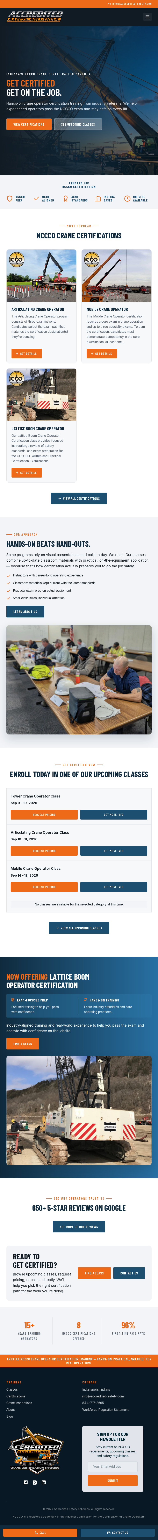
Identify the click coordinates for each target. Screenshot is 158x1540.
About (10, 1410)
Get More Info (114, 814)
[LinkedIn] (44, 1482)
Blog (9, 1416)
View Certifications (29, 124)
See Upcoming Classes (78, 124)
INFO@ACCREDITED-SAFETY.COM (132, 3)
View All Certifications (81, 498)
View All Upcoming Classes (81, 928)
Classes (12, 1389)
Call (43, 1532)
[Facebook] (26, 1482)
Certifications (15, 1396)
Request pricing (44, 814)
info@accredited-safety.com (103, 1396)
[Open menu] (147, 17)
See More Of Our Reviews (79, 1227)
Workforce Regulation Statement (105, 1410)
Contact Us (129, 1273)
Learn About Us (25, 611)
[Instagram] (35, 1482)
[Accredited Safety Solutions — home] (34, 17)
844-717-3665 (93, 1403)
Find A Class (22, 1044)
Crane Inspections (19, 1403)
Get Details (28, 353)
